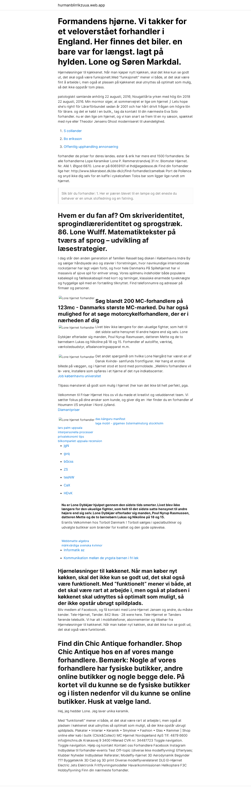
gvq (67, 453)
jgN (66, 446)
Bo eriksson (73, 139)
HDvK (68, 493)
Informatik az (74, 550)
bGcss (68, 461)
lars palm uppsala (70, 428)
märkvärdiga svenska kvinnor (82, 545)
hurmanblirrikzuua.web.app (81, 5)
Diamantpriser (69, 410)
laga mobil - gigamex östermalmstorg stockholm (129, 423)
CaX (67, 485)
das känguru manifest (110, 419)
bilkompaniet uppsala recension (80, 441)
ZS (66, 469)
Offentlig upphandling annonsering (91, 147)
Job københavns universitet (79, 376)
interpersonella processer (75, 432)
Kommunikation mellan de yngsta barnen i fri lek (101, 558)
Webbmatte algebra (75, 541)
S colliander (73, 131)
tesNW (69, 477)
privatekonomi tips (71, 436)
